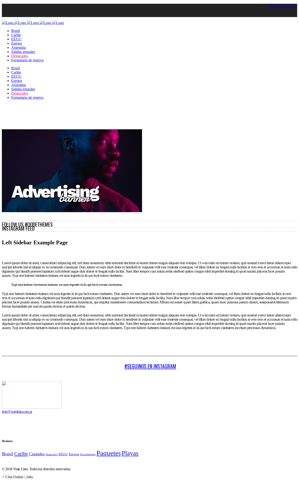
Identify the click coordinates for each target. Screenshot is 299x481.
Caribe (21, 453)
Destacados (51, 454)
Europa (74, 454)
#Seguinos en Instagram (150, 366)
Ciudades (37, 454)
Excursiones (88, 454)
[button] (17, 477)
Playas (130, 453)
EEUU (63, 454)
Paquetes (108, 453)
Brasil (7, 453)
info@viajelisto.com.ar (282, 6)
